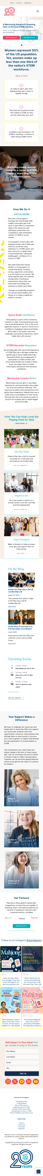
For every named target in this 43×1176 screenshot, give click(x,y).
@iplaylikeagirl (34, 940)
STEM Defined (21, 1103)
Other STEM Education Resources (21, 1113)
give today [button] (20, 553)
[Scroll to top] (38, 1171)
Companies (27, 3)
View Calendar (13, 692)
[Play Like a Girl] (9, 11)
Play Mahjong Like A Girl (25, 668)
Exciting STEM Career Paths (21, 1109)
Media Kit (21, 1129)
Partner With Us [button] (21, 926)
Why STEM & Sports (21, 1105)
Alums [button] (12, 3)
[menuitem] (13, 3)
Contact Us (21, 1125)
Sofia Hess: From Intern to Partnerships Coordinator (20, 627)
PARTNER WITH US (29, 37)
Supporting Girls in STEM (21, 1107)
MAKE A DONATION (11, 37)
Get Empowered (21, 1101)
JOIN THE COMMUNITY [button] (20, 465)
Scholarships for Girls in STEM (21, 1111)
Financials (21, 1127)
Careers (21, 1123)
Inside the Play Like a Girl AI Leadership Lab (20, 590)
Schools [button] (19, 3)
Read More (12, 606)
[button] (37, 11)
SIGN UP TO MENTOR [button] (20, 509)
